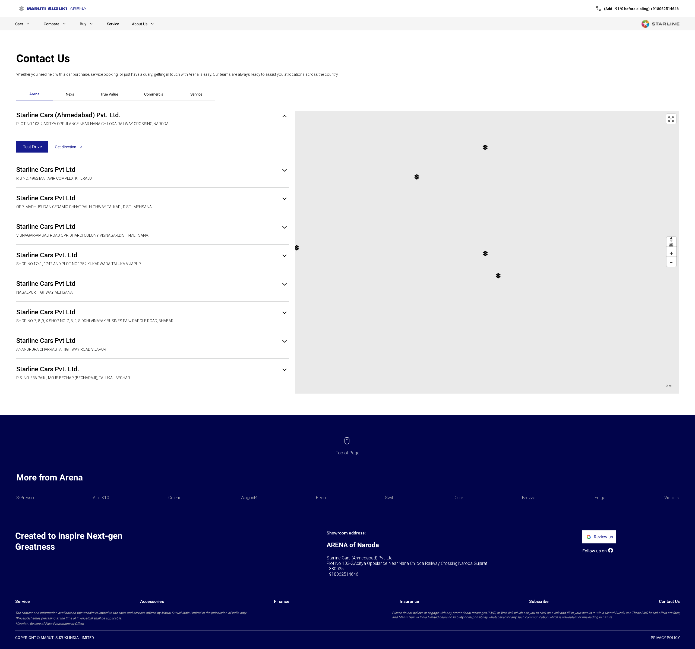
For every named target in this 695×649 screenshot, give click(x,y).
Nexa (70, 94)
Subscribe (539, 601)
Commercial (154, 94)
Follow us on (594, 550)
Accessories (152, 601)
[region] (487, 252)
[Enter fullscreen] (671, 119)
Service (113, 24)
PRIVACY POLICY (665, 637)
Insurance (409, 601)
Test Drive (32, 146)
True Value (109, 94)
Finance (281, 601)
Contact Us (669, 601)
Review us (603, 536)
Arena (34, 94)
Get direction (65, 147)
